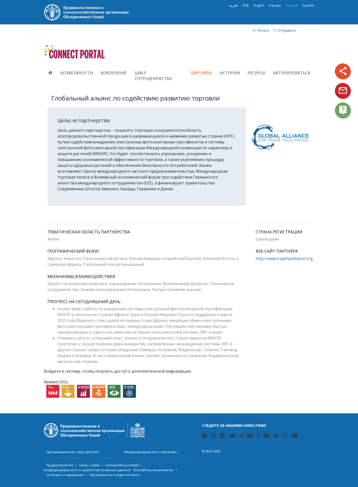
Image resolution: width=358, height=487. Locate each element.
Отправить (287, 30)
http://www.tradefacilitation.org (284, 258)
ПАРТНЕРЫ (201, 73)
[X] (258, 435)
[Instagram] (214, 436)
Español (308, 5)
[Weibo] (276, 436)
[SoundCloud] (232, 436)
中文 (246, 5)
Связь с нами (89, 465)
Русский (292, 5)
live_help (343, 110)
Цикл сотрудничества (153, 75)
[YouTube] (295, 436)
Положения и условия (122, 465)
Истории (230, 73)
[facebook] (205, 436)
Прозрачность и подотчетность (115, 475)
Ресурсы (256, 73)
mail (343, 90)
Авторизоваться (291, 73)
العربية (233, 5)
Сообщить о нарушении (65, 475)
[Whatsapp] (286, 436)
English (259, 5)
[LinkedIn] (223, 436)
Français (275, 5)
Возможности (77, 73)
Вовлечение (114, 73)
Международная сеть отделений (150, 452)
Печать (263, 30)
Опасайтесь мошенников (153, 470)
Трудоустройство (59, 465)
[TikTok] (242, 435)
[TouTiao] (250, 435)
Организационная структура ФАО (72, 452)
